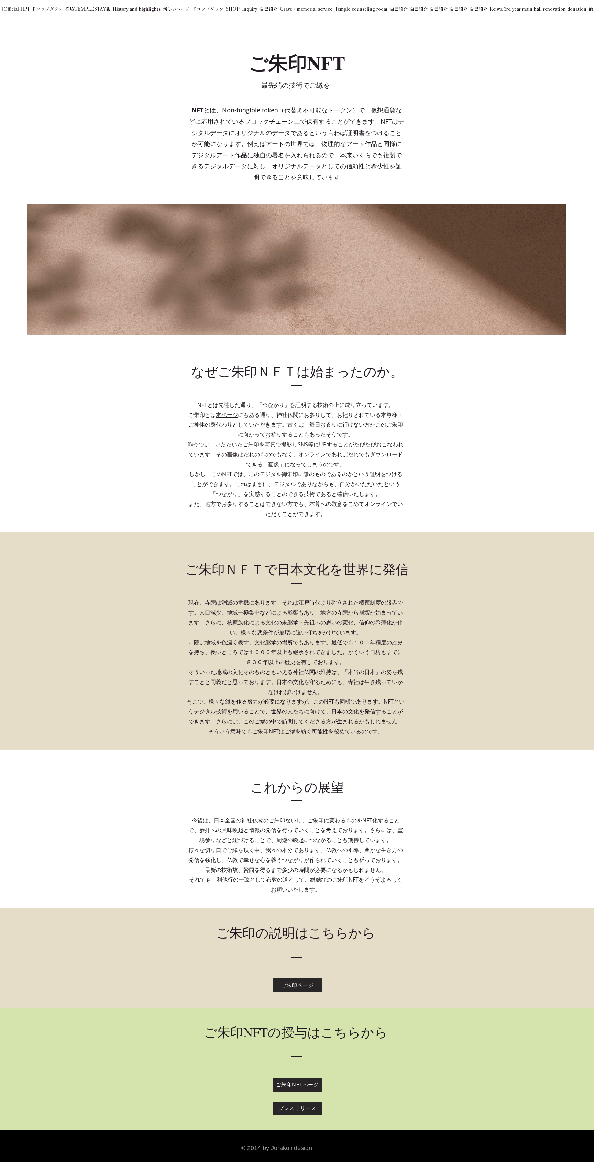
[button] (47, 9)
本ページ (227, 415)
